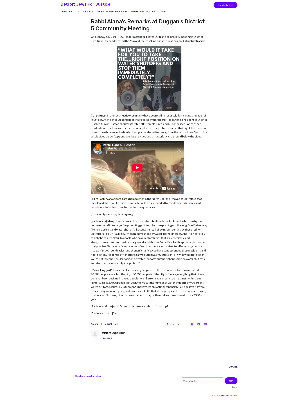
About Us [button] (74, 11)
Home (64, 11)
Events (100, 11)
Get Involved (87, 11)
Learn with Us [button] (136, 11)
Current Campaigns (116, 11)
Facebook (107, 338)
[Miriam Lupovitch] (95, 333)
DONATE (233, 367)
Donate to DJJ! (225, 5)
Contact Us (152, 11)
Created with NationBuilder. (224, 395)
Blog (163, 11)
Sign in (234, 387)
